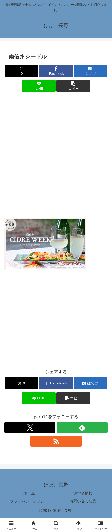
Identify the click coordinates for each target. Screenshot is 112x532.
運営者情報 (82, 493)
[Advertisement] (56, 156)
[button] (73, 86)
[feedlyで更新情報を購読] (82, 427)
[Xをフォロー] (29, 427)
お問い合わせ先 (83, 501)
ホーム (29, 493)
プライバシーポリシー (29, 501)
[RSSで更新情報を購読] (56, 441)
